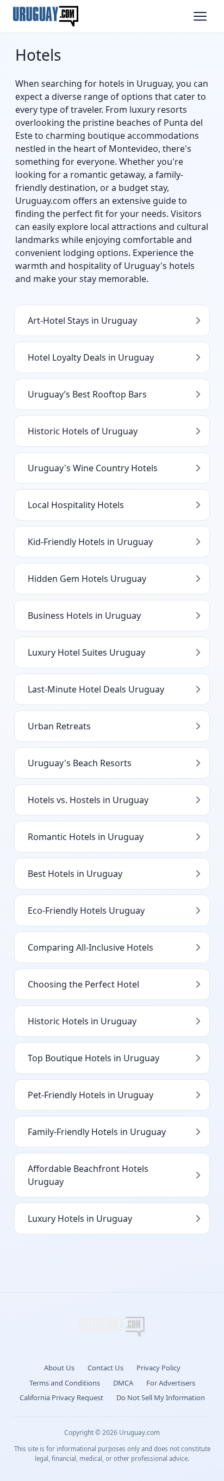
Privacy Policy (158, 1368)
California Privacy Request (61, 1397)
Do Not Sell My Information (160, 1397)
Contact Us (105, 1368)
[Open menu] (200, 16)
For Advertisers (170, 1383)
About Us (59, 1368)
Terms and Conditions (64, 1383)
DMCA (123, 1383)
